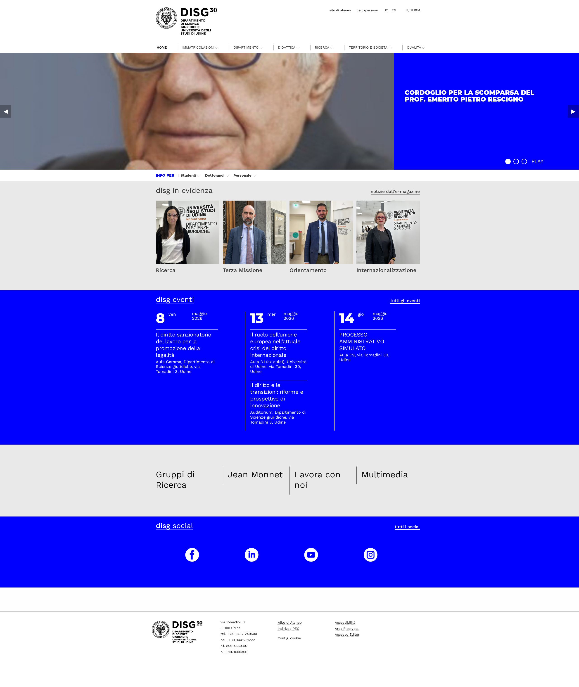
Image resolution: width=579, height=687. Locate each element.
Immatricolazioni (198, 47)
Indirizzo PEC (288, 629)
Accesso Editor (347, 635)
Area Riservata (346, 629)
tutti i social (407, 526)
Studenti (188, 175)
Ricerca (322, 47)
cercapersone (367, 10)
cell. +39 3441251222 (238, 640)
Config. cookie (289, 638)
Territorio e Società (368, 47)
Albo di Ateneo (290, 623)
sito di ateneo (340, 10)
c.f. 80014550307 (234, 646)
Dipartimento (246, 47)
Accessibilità (345, 623)
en (394, 10)
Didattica (286, 47)
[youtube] (311, 559)
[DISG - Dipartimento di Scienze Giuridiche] (186, 20)
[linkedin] (252, 559)
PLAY (537, 161)
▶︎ (573, 111)
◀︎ (6, 111)
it (386, 10)
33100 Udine (231, 628)
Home (162, 47)
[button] (508, 161)
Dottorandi (215, 175)
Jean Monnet (255, 474)
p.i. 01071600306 (234, 652)
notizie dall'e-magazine (395, 191)
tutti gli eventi (405, 300)
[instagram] (371, 559)
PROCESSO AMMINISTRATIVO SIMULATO (361, 341)
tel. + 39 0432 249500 (239, 634)
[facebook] (192, 559)
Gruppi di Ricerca (175, 479)
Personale (242, 175)
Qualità (414, 47)
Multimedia (384, 474)
